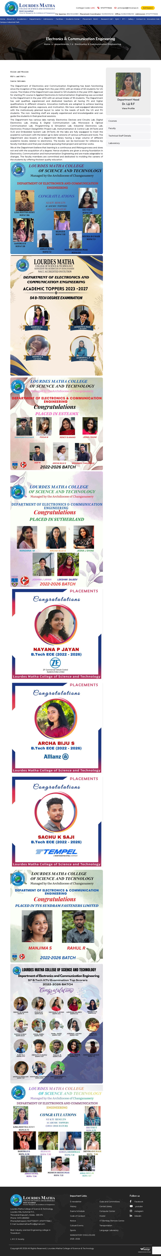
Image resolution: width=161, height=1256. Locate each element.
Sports (73, 1230)
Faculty (112, 128)
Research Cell (106, 19)
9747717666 (152, 14)
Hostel (102, 1216)
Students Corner (73, 19)
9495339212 (108, 14)
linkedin (138, 1216)
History (73, 1206)
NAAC (95, 19)
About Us (10, 19)
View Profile (128, 108)
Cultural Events (76, 1225)
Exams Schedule (77, 1211)
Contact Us (141, 19)
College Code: (85, 8)
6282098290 (127, 14)
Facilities (59, 19)
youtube (139, 1206)
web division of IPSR (144, 1252)
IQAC (117, 19)
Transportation (105, 1225)
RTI (123, 19)
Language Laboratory (108, 1230)
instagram (139, 1211)
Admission (148, 8)
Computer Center (107, 1211)
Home (2, 19)
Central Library (105, 1206)
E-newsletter (75, 1202)
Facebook (138, 1202)
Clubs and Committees (109, 1202)
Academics (22, 19)
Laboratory (114, 143)
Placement (87, 19)
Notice (73, 1221)
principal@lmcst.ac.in (128, 8)
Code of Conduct (77, 1216)
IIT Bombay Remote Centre (111, 1221)
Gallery (130, 19)
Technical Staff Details (119, 136)
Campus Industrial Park (9, 22)
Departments (35, 19)
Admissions (48, 19)
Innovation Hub (153, 19)
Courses (112, 121)
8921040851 (72, 14)
